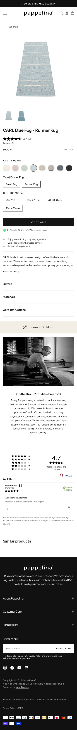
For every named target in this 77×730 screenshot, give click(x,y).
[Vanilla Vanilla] (6, 168)
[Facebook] (12, 668)
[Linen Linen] (42, 168)
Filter (10, 479)
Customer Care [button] (12, 611)
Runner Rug (31, 184)
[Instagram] (5, 668)
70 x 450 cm (13, 208)
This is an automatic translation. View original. (24, 502)
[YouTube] (19, 668)
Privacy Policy (34, 656)
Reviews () (9, 143)
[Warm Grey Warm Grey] (51, 168)
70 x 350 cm (55, 200)
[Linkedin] (26, 668)
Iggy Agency (22, 687)
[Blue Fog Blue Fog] (33, 168)
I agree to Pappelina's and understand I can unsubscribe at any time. (34, 657)
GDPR (20, 708)
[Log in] (67, 13)
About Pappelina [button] (13, 598)
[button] (5, 13)
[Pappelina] (38, 568)
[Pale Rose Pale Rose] (15, 168)
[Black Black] (69, 168)
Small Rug (11, 184)
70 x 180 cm (12, 200)
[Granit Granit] (60, 168)
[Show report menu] (69, 508)
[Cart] (73, 13)
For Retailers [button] (10, 624)
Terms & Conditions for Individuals (18, 699)
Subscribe (63, 648)
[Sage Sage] (24, 168)
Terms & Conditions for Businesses (51, 699)
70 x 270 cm (33, 200)
